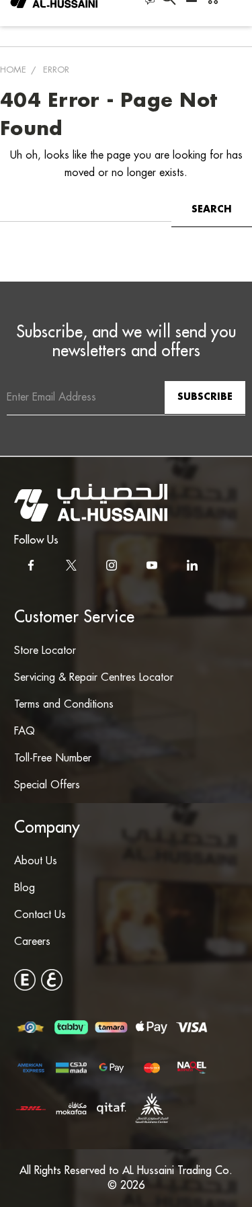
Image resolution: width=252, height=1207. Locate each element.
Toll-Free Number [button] (52, 758)
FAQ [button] (24, 731)
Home (13, 70)
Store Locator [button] (45, 651)
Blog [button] (24, 888)
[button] (90, 503)
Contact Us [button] (40, 915)
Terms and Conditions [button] (64, 704)
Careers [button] (32, 942)
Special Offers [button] (47, 785)
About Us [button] (35, 861)
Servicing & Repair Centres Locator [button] (93, 677)
